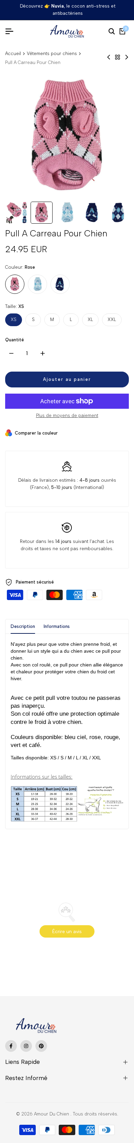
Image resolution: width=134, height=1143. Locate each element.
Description (23, 626)
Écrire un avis (67, 931)
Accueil (13, 53)
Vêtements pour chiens (52, 53)
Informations (57, 626)
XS (13, 319)
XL (90, 319)
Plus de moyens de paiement (67, 415)
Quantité (14, 339)
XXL (112, 319)
